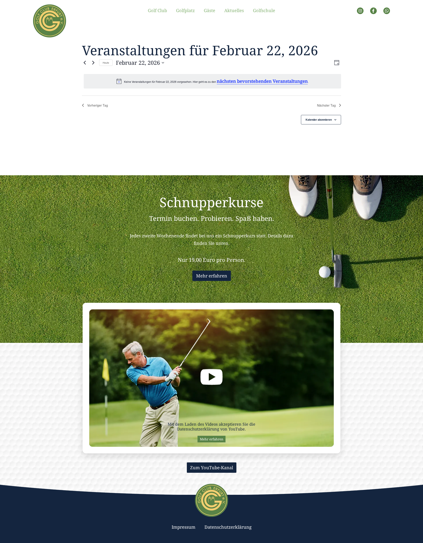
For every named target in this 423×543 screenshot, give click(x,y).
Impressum (183, 527)
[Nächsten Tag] (93, 62)
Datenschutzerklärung (228, 527)
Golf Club (157, 10)
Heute (106, 62)
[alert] (212, 81)
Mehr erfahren (211, 276)
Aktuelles (234, 10)
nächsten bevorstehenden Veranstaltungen (262, 81)
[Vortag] (84, 62)
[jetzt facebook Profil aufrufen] (373, 11)
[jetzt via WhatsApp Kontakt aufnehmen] (386, 11)
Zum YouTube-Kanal (211, 468)
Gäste (209, 10)
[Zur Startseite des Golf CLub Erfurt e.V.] (49, 22)
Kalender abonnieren (319, 120)
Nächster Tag (326, 105)
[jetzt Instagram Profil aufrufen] (360, 11)
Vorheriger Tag (97, 105)
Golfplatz (185, 10)
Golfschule (264, 10)
